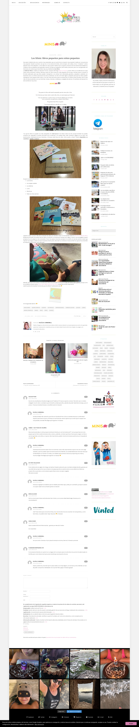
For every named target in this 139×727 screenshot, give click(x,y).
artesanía (95, 348)
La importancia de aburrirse (107, 214)
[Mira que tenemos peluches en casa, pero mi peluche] (24, 694)
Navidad (104, 367)
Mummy (98, 367)
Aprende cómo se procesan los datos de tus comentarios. (61, 637)
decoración (111, 353)
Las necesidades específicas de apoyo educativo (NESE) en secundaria (107, 192)
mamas (36, 310)
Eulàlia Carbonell (42, 316)
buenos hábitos (36, 307)
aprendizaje (110, 345)
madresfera (103, 361)
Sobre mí (57, 2)
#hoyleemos (27, 307)
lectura (78, 307)
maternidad (111, 364)
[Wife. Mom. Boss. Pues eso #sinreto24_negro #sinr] (54, 694)
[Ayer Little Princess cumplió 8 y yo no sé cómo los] (115, 664)
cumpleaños (103, 353)
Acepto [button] (131, 723)
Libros (59, 55)
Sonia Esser (32, 521)
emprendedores (60, 307)
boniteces (102, 350)
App (103, 345)
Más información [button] (39, 724)
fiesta (106, 356)
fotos (111, 356)
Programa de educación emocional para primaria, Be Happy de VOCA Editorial (107, 174)
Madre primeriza (62, 70)
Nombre (25, 591)
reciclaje (104, 375)
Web (24, 600)
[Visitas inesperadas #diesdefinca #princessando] (85, 664)
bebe (101, 348)
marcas (104, 364)
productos (97, 375)
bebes (106, 348)
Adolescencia (34, 2)
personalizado (98, 373)
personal (109, 370)
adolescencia (107, 342)
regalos (111, 375)
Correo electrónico (26, 595)
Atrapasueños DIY (55, 375)
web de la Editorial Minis (81, 235)
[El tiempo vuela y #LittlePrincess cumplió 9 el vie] (24, 664)
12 (84, 316)
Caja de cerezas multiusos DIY (32, 385)
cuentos (44, 307)
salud (98, 378)
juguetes (104, 359)
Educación (22, 2)
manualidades (96, 364)
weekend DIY (111, 381)
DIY (95, 356)
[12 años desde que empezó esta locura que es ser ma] (54, 664)
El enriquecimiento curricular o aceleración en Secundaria (107, 207)
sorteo (103, 378)
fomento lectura (70, 307)
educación (100, 356)
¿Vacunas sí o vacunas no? (80, 385)
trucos (103, 381)
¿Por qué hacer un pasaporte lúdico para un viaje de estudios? (107, 183)
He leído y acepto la (26, 627)
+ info (44, 608)
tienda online (96, 381)
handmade (97, 359)
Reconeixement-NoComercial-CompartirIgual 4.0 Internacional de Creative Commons (103, 495)
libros (83, 307)
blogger (112, 348)
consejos (109, 350)
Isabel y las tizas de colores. (38, 427)
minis (41, 310)
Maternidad (46, 2)
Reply (86, 396)
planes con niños (108, 373)
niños (46, 310)
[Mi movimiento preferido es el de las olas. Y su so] (115, 694)
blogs (96, 350)
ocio (104, 370)
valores (51, 310)
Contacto (66, 2)
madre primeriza (28, 310)
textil (108, 378)
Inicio (14, 2)
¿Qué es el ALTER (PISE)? (106, 157)
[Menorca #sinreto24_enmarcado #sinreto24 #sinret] (85, 694)
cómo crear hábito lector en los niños (48, 284)
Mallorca (110, 361)
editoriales (51, 307)
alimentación (97, 345)
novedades (98, 370)
